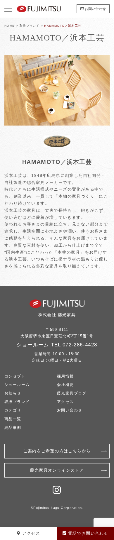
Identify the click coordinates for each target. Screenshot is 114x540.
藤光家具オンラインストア (57, 470)
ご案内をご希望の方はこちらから (57, 450)
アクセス (65, 402)
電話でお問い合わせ (87, 533)
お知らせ (12, 393)
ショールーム (17, 384)
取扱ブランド (29, 25)
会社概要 (65, 384)
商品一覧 (12, 419)
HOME (9, 25)
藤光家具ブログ (72, 393)
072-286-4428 (80, 345)
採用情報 (65, 376)
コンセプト (14, 376)
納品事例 (12, 427)
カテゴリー (14, 410)
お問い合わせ (95, 9)
